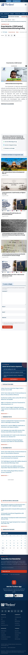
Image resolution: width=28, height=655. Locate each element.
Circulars (3, 633)
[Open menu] (25, 5)
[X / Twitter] (5, 611)
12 (10, 543)
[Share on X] (6, 35)
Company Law (18, 617)
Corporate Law (8, 19)
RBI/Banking (17, 621)
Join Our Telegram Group (11, 145)
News (13, 19)
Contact (16, 637)
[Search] (26, 13)
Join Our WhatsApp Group (11, 141)
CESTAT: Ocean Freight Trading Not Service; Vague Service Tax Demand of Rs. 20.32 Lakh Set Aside (13, 409)
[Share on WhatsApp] (11, 35)
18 (6, 545)
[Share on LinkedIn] (9, 35)
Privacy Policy (3, 647)
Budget (12, 13)
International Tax (4, 625)
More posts (4, 413)
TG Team (5, 32)
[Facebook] (2, 611)
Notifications (3, 631)
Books (9, 1)
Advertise (17, 635)
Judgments (3, 635)
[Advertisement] (11, 52)
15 (21, 543)
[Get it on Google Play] (9, 595)
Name (4, 306)
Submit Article (18, 633)
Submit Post (17, 1)
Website (4, 317)
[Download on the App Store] (18, 595)
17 (2, 545)
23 (25, 545)
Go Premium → (14, 379)
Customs (3, 621)
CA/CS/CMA (17, 625)
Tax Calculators (4, 639)
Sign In (24, 1)
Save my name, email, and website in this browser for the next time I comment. (14, 323)
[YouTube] (8, 611)
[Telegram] (21, 611)
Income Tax (6, 13)
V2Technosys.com (4, 645)
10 (2, 543)
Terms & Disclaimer (11, 647)
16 (25, 543)
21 (17, 545)
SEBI (16, 619)
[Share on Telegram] (14, 35)
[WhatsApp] (18, 611)
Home (2, 13)
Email (3, 312)
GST (2, 619)
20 (14, 545)
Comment (4, 291)
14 (17, 543)
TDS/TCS (3, 623)
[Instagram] (15, 611)
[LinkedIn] (12, 611)
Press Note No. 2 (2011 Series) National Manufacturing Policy (13, 27)
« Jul (2, 552)
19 (10, 545)
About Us (17, 631)
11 (6, 543)
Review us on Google (9, 148)
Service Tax (17, 13)
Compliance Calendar (6, 637)
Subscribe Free (6, 571)
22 (21, 545)
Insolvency (17, 623)
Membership (17, 639)
